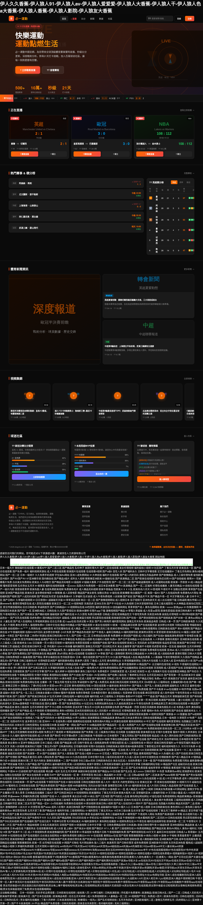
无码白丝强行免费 (97, 785)
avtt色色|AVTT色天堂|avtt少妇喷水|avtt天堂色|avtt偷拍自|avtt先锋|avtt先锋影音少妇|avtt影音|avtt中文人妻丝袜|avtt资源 (121, 846)
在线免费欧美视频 (54, 589)
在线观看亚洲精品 (176, 671)
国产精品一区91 (41, 803)
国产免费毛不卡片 (36, 817)
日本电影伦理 (186, 739)
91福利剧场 (68, 642)
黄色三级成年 (22, 707)
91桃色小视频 (151, 835)
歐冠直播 (86, 521)
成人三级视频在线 (133, 742)
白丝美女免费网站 (22, 582)
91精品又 (183, 810)
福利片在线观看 (110, 575)
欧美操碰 (198, 796)
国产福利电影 (99, 678)
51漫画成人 (24, 685)
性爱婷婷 (127, 692)
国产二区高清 (152, 775)
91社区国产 (157, 567)
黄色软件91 (125, 685)
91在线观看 (97, 835)
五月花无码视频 (65, 728)
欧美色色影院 (171, 896)
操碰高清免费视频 (174, 635)
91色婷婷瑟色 (41, 664)
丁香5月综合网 (38, 685)
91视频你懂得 (72, 671)
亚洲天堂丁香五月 (82, 707)
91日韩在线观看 (173, 817)
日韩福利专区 (10, 803)
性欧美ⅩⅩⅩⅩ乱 (123, 589)
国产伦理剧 (11, 757)
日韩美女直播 (42, 692)
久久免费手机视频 (44, 575)
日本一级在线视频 (85, 657)
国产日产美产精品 (19, 710)
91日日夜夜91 (40, 600)
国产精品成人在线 (127, 657)
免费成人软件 (183, 707)
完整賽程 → (189, 173)
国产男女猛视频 (194, 775)
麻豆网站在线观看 (177, 703)
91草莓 (178, 814)
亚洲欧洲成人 (39, 610)
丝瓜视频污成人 (191, 814)
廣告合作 (164, 534)
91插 (159, 778)
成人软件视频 (167, 692)
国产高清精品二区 (124, 578)
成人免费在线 (121, 689)
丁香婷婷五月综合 (136, 675)
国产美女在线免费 (31, 775)
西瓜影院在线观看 (101, 617)
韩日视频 (153, 700)
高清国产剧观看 (167, 700)
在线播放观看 (133, 732)
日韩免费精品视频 (116, 824)
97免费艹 (192, 717)
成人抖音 (58, 828)
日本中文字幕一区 (96, 824)
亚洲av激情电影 (20, 703)
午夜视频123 (100, 735)
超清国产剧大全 (49, 639)
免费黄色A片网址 (189, 592)
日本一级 (147, 760)
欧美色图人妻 (37, 589)
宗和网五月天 (136, 682)
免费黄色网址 (78, 799)
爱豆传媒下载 (195, 810)
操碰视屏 (54, 614)
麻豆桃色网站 (40, 839)
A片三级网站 (106, 696)
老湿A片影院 (17, 739)
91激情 (162, 835)
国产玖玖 (22, 817)
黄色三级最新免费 (114, 814)
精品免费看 (144, 657)
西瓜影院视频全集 (192, 817)
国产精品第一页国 (129, 707)
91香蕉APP (40, 567)
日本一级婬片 (27, 575)
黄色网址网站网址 (139, 796)
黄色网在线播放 (107, 821)
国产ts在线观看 (38, 782)
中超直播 (86, 530)
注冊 (190, 19)
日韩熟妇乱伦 (11, 899)
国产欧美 (14, 660)
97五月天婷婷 (54, 696)
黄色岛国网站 (152, 607)
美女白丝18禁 (79, 796)
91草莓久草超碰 (134, 610)
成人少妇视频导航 (184, 650)
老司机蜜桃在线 (62, 628)
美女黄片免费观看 (163, 799)
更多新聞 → (189, 269)
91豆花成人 (106, 753)
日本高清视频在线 (67, 899)
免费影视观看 (82, 642)
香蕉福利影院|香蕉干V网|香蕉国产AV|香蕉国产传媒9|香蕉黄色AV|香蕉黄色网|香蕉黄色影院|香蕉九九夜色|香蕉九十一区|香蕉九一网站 (103, 857)
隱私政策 (164, 530)
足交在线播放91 (165, 571)
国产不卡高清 (156, 689)
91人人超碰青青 (63, 796)
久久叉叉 (5, 746)
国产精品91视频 (63, 785)
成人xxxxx (138, 771)
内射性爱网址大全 (129, 782)
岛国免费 (20, 714)
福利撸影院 (79, 646)
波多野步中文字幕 (130, 764)
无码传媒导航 (171, 739)
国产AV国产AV (18, 578)
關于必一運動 (166, 511)
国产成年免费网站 (17, 653)
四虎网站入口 (183, 899)
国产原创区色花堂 (46, 596)
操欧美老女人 (191, 710)
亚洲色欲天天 (150, 600)
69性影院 (90, 607)
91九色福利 (165, 753)
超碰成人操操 (69, 617)
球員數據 (125, 530)
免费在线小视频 (83, 639)
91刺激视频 (80, 824)
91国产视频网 (124, 728)
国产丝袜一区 (180, 617)
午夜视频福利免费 (116, 832)
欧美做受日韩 (118, 617)
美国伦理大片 (92, 567)
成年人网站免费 (45, 757)
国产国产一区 (24, 610)
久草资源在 (191, 732)
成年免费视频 (141, 842)
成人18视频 (189, 792)
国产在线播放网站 (128, 667)
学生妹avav (110, 700)
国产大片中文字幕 (34, 671)
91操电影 (112, 789)
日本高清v (131, 824)
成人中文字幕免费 (171, 778)
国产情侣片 (98, 828)
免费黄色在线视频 (73, 803)
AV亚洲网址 (100, 675)
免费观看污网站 (181, 760)
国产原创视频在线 (148, 617)
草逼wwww (14, 796)
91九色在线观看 (147, 778)
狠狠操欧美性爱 (181, 696)
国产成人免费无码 (99, 682)
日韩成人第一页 (167, 621)
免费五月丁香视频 (53, 732)
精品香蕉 (51, 653)
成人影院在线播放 (41, 603)
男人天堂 (131, 750)
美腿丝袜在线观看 (87, 771)
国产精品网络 (64, 817)
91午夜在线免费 (142, 703)
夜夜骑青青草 (22, 589)
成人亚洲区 (131, 671)
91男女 (90, 621)
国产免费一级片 (20, 571)
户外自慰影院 (104, 582)
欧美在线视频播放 (166, 782)
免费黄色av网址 (173, 771)
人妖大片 (22, 807)
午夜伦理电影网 (171, 657)
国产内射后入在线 (119, 796)
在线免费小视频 (63, 721)
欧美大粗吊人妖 (127, 792)
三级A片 (49, 792)
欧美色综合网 (161, 578)
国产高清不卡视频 (141, 646)
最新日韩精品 (113, 632)
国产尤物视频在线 (90, 807)
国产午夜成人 (99, 632)
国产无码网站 (93, 778)
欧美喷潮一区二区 (176, 821)
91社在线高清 (144, 639)
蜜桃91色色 (153, 710)
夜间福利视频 (105, 903)
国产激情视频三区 (19, 767)
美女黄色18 (14, 742)
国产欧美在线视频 (144, 578)
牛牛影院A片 (51, 739)
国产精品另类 (159, 828)
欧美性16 (142, 671)
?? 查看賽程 (53, 70)
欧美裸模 (125, 592)
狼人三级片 (100, 842)
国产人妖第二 (15, 664)
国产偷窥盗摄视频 (140, 582)
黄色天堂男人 (22, 625)
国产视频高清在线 (36, 653)
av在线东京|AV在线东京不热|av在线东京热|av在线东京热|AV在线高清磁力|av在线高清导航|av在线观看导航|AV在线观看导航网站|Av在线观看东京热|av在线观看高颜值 (100, 862)
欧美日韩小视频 (104, 803)
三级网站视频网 (182, 799)
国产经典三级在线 (116, 675)
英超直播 (86, 511)
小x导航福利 (56, 803)
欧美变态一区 (186, 567)
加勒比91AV (83, 835)
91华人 (67, 635)
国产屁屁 (127, 596)
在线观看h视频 (94, 571)
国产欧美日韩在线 (36, 696)
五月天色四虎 (125, 899)
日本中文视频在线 (148, 757)
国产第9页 (55, 735)
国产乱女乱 (127, 771)
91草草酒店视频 (71, 600)
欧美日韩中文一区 (36, 646)
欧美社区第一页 (148, 782)
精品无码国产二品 (185, 803)
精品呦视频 (33, 824)
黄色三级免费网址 (32, 678)
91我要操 (182, 714)
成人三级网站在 (161, 682)
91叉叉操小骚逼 (174, 792)
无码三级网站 (121, 903)
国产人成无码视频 (26, 596)
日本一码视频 (27, 892)
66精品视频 (95, 725)
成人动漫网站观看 (160, 582)
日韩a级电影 (138, 775)
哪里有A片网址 (120, 753)
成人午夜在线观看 (56, 571)
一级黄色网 (102, 664)
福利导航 (94, 696)
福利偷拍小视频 (142, 567)
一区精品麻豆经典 (127, 625)
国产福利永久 (130, 571)
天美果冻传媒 (46, 700)
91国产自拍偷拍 (177, 578)
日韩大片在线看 (149, 660)
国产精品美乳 (55, 650)
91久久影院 (81, 614)
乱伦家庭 (88, 596)
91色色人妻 (115, 664)
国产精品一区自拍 (115, 750)
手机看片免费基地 (131, 892)
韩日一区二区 (88, 600)
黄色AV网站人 (174, 828)
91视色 (175, 664)
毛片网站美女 (74, 821)
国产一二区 (175, 892)
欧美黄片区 (24, 896)
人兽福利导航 (158, 792)
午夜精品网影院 (25, 675)
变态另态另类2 (38, 778)
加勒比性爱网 (180, 589)
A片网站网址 (180, 789)
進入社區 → (189, 435)
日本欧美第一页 (20, 782)
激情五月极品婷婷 (148, 575)
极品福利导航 (98, 814)
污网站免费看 (182, 625)
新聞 (92, 18)
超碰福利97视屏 (109, 807)
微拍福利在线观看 (24, 567)
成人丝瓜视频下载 (167, 600)
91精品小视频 (7, 846)
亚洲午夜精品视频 (30, 742)
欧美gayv (178, 607)
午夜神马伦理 (59, 821)
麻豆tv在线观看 (77, 653)
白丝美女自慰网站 (49, 835)
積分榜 (124, 511)
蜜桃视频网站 (136, 721)
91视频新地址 (107, 817)
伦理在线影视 (116, 742)
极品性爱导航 (169, 642)
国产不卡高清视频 (21, 903)
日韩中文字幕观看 (147, 571)
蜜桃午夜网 (179, 732)
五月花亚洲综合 (155, 675)
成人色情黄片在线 (157, 671)
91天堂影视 (34, 807)
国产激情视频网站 (105, 600)
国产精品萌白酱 (88, 789)
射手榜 (124, 516)
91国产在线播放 (48, 753)
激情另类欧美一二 (55, 760)
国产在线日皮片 (42, 821)
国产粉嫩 (180, 775)
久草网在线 (34, 628)
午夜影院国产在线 (55, 782)
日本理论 (102, 789)
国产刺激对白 (89, 839)
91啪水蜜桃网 (142, 817)
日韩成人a (181, 832)
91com (95, 753)
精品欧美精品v (185, 796)
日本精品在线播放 (34, 792)
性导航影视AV (67, 657)
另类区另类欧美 (148, 707)
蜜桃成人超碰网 (194, 842)
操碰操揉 (134, 839)
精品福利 (108, 775)
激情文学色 (193, 789)
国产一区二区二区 (121, 582)
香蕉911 (191, 578)
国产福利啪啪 (21, 650)
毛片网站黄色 (86, 842)
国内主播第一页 (53, 703)
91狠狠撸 (57, 592)
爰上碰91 (69, 828)
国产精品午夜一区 (159, 596)
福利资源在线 (102, 607)
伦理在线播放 (160, 585)
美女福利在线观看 (55, 814)
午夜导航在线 (37, 703)
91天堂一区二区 (122, 775)
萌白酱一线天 (53, 771)
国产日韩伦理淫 (125, 842)
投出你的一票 (101, 474)
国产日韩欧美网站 (188, 735)
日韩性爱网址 (32, 725)
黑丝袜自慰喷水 (67, 778)
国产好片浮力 (103, 657)
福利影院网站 (119, 621)
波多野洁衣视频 (166, 625)
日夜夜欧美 (18, 671)
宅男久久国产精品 (27, 764)
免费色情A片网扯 (101, 721)
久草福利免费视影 (24, 846)
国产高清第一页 (31, 753)
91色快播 (67, 646)
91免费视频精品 (142, 828)
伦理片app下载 (97, 610)
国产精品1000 (62, 757)
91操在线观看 (73, 782)
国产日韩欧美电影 (185, 621)
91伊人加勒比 (80, 717)
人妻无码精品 (175, 585)
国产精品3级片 (62, 578)
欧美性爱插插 (168, 610)
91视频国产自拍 (98, 642)
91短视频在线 (15, 835)
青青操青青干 (184, 835)
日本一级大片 (7, 567)
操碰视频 (181, 646)
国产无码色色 (47, 717)
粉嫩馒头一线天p (87, 899)
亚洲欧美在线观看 (189, 639)
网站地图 (160, 556)
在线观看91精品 (105, 839)
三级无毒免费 (108, 778)
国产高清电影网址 (71, 703)
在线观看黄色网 (44, 828)
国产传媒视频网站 (162, 760)
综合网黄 (120, 732)
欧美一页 (37, 842)
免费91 (113, 639)
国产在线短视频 (149, 810)
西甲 (181, 182)
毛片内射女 (40, 760)
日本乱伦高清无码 (49, 824)
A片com (41, 814)
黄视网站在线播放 (58, 675)
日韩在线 (51, 610)
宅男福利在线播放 (39, 767)
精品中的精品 (67, 625)
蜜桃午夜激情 (68, 692)
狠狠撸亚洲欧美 (93, 578)
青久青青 (20, 792)
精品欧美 (189, 824)
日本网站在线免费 (100, 635)
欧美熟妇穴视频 (33, 746)
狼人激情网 (71, 814)
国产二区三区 (54, 567)
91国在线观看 (98, 685)
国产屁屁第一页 (107, 728)
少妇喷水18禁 (189, 728)
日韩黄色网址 (66, 746)
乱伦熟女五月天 (26, 585)
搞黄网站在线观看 (82, 721)
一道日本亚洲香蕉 (105, 585)
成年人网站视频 (190, 778)
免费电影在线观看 (156, 650)
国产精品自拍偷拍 (33, 739)
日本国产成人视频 (140, 807)
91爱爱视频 (160, 632)
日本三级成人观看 (49, 742)
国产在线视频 (159, 721)
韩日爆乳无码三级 (100, 628)
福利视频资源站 (38, 571)
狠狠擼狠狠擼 (136, 835)
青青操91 (193, 832)
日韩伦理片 (150, 771)
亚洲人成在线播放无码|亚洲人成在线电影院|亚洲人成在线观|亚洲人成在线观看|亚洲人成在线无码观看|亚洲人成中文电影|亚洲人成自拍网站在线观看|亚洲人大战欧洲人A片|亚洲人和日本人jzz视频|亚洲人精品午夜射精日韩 (100, 876)
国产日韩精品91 (58, 607)
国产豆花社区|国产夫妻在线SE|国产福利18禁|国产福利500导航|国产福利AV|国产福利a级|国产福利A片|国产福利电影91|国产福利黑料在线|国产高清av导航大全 (101, 858)
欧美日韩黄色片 (21, 778)
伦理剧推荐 (165, 757)
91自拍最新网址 (118, 607)
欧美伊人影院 (82, 660)
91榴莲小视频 (188, 632)
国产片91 (49, 671)
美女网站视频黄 (28, 814)
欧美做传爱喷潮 (8, 896)
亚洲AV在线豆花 (132, 799)
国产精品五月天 (163, 696)
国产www (46, 807)
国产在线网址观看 (150, 725)
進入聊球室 (164, 479)
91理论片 (149, 742)
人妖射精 (117, 596)
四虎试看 (81, 621)
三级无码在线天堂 (114, 757)
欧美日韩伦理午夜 (147, 824)
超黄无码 (11, 789)
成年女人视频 (77, 578)
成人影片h (28, 664)
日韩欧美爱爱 (117, 671)
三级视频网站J (77, 810)
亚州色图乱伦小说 (183, 660)
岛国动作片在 (17, 721)
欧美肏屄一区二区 (118, 767)
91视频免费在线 (125, 821)
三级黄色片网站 (107, 732)
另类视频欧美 (151, 750)
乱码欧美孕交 (188, 675)
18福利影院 (47, 628)
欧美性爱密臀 (86, 767)
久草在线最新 (84, 750)
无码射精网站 (88, 650)
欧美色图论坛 (173, 632)
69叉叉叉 (151, 832)
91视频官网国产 (157, 714)
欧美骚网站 (95, 792)
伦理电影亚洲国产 (47, 660)
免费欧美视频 (155, 728)
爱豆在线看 (139, 692)
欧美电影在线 (148, 732)
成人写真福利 (62, 689)
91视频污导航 (56, 767)
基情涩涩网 (11, 685)
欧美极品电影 (151, 621)
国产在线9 (158, 635)
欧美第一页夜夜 (179, 582)
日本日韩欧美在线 (160, 807)
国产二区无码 (157, 817)
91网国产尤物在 (70, 842)
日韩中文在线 (52, 625)
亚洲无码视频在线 (84, 710)
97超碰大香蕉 (89, 582)
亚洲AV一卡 (48, 721)
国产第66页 (63, 714)
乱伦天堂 (136, 810)
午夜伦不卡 (167, 589)
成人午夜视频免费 (37, 832)
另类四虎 (89, 603)
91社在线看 (6, 778)
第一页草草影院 (85, 775)
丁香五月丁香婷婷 (167, 810)
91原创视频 (90, 803)
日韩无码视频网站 (67, 739)
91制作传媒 (185, 689)
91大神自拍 (96, 575)
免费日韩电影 (95, 614)
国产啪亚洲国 (71, 767)
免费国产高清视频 (164, 814)
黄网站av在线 (111, 835)
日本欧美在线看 (27, 785)
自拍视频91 (14, 628)
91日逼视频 (22, 771)
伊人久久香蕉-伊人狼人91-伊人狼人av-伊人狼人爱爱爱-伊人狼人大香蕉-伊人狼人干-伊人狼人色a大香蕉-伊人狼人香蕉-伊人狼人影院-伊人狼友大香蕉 (100, 7)
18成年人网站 (102, 650)
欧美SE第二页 (25, 760)
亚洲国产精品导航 (14, 592)
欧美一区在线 (169, 646)
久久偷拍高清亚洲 (123, 703)
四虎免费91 (36, 617)
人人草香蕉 (159, 639)
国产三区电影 (102, 796)
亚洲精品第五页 (159, 703)
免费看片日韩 (99, 832)
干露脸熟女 (30, 828)
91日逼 (118, 817)
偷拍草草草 (154, 767)
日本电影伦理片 (99, 692)
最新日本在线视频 (166, 832)
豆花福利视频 (81, 746)
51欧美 (114, 625)
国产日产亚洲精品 (127, 639)
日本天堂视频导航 (143, 603)
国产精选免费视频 (45, 785)
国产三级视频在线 (124, 828)
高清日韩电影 (73, 807)
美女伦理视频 (126, 567)
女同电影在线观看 (51, 842)
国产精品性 (68, 567)
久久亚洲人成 (166, 660)
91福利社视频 (82, 696)
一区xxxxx (70, 585)
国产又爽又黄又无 (37, 667)
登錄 (179, 19)
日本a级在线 (16, 828)
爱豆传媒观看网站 (12, 607)
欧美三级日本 (15, 750)
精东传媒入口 (194, 600)
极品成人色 (158, 735)
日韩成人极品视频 (168, 785)
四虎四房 (118, 799)
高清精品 (146, 892)
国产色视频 (72, 760)
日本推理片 (113, 735)
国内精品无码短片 (52, 617)
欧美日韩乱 (93, 728)
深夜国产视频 (66, 824)
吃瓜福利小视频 (101, 639)
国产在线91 (87, 675)
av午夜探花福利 (182, 742)
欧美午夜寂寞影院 (32, 689)
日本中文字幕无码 (93, 689)
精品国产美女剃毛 (87, 592)
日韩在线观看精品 (152, 717)
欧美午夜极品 (106, 589)
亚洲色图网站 (177, 824)
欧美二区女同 (25, 803)
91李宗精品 (52, 778)
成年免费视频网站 (109, 667)
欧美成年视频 (122, 839)
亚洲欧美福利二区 (144, 899)
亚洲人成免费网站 (79, 575)
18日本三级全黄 (122, 810)
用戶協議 (164, 525)
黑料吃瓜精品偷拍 (134, 653)
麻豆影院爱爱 (152, 692)
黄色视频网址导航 (81, 685)
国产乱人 (149, 685)
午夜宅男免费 (139, 614)
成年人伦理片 (58, 807)
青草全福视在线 (51, 657)
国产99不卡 (83, 725)
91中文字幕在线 (66, 639)
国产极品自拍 (151, 803)
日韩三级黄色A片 (28, 660)
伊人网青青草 (20, 667)
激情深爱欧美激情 (138, 714)
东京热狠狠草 (56, 664)
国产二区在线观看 (109, 567)
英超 (174, 182)
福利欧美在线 (139, 785)
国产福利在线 (67, 614)
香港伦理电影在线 (22, 603)
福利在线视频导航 (156, 821)
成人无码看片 (101, 710)
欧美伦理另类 (74, 839)
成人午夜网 (9, 625)
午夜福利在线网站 (189, 664)
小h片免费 (65, 632)
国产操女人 (138, 685)
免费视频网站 (169, 796)
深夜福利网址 (190, 667)
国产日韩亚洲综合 (63, 792)
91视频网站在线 (75, 607)
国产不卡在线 (114, 603)
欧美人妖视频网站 (76, 764)
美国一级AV (153, 592)
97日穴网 (109, 689)
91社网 (96, 707)
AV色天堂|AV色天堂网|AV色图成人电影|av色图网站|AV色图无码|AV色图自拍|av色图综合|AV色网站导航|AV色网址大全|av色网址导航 (94, 874)
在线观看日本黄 (48, 725)
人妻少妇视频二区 (185, 700)
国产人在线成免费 (170, 592)
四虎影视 (156, 646)
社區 (110, 18)
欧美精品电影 (60, 896)
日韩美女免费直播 (163, 789)
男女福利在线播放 (30, 899)
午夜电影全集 (191, 635)
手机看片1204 (54, 646)
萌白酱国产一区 (138, 592)
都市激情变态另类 (87, 739)
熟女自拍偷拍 (91, 714)
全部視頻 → (189, 378)
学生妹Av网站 (62, 575)
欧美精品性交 (124, 614)
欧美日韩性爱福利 (163, 742)
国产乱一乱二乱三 (25, 692)
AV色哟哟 (67, 707)
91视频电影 (77, 603)
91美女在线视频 (101, 625)
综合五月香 (56, 621)
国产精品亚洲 (7, 707)
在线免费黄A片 (64, 596)
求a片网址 (62, 653)
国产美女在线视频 (117, 642)
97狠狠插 (166, 767)
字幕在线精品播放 (119, 739)
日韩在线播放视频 (90, 782)
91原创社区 (115, 710)
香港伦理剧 (181, 653)
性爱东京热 (71, 682)
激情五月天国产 (93, 646)
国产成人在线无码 (123, 803)
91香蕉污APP (49, 775)
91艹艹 (24, 628)
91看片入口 (124, 807)
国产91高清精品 (124, 585)
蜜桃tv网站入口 (48, 714)
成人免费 (141, 710)
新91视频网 (184, 628)
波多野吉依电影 (51, 632)
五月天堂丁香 (34, 810)
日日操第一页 (39, 642)
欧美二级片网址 (8, 799)
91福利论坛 (53, 846)
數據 (101, 18)
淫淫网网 (158, 667)
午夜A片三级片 (30, 700)
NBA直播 (86, 525)
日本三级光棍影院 (163, 603)
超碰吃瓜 (174, 685)
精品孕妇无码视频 (12, 700)
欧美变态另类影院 (87, 903)
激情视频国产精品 (115, 610)
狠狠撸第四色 (24, 842)
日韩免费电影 (12, 657)
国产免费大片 (19, 824)
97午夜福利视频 (16, 632)
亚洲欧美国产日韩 (168, 839)
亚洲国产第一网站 (66, 725)
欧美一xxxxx (166, 607)
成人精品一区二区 (80, 628)
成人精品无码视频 (88, 589)
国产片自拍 (75, 675)
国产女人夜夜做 (65, 753)
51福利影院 (92, 810)
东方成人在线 (72, 667)
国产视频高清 (165, 617)
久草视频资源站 (41, 621)
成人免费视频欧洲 (97, 896)
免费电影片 (103, 671)
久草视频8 (119, 696)
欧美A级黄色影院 (134, 746)
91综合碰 (115, 771)
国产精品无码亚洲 (185, 725)
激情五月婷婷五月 (165, 899)
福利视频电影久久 (170, 746)
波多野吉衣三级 (33, 721)
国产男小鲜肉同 (103, 621)
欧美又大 (132, 642)
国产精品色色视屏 (81, 632)
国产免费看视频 (142, 735)
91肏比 (91, 796)
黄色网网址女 (114, 660)
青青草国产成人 (136, 607)
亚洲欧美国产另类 (57, 839)
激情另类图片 (172, 639)
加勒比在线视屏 (13, 775)
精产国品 (133, 753)
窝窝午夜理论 (94, 764)
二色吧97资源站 (38, 635)
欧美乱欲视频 (162, 685)
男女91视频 (103, 739)
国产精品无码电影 (61, 582)
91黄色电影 (65, 678)
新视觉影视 (48, 689)
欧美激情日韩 (168, 725)
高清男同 (111, 842)
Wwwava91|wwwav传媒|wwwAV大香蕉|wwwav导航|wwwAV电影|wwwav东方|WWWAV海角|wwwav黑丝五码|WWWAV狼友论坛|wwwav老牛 (74, 849)
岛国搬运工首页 (189, 721)
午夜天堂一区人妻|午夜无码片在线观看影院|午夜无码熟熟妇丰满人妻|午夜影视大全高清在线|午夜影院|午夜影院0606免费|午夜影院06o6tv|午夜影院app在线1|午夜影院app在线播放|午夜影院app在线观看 (101, 882)
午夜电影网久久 (11, 614)
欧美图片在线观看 (76, 571)
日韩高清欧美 (112, 892)
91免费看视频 (39, 789)
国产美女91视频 (82, 828)
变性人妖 (117, 571)
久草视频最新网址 (131, 660)
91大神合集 (151, 653)
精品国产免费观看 (138, 689)
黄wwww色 (6, 603)
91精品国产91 (144, 664)
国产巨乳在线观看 (19, 617)
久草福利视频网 (24, 600)
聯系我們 (164, 516)
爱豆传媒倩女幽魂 (30, 639)
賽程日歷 (125, 521)
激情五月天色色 (135, 621)
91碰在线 (114, 592)
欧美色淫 (29, 592)
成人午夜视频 (37, 710)
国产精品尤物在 (145, 678)
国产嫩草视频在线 (136, 832)
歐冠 (188, 182)
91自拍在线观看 (190, 585)
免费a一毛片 (161, 678)
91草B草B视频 (187, 614)
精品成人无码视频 (26, 799)
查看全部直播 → (187, 110)
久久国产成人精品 (63, 700)
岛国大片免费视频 (85, 585)
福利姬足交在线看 (32, 728)
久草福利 (77, 596)
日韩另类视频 (69, 903)
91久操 (114, 657)
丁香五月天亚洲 (110, 792)
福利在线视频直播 (54, 585)
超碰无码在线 (185, 764)
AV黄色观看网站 (148, 628)
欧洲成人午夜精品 (38, 650)
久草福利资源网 (56, 667)
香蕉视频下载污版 (180, 767)
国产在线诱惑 (186, 785)
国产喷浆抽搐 (10, 764)
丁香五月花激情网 (17, 732)
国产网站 (38, 657)
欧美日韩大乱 (159, 892)
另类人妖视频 (17, 746)
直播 (74, 18)
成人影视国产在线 (173, 667)
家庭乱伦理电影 (170, 614)
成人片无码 (153, 785)
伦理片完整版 (41, 675)
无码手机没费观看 (45, 892)
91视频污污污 (184, 782)
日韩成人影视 (110, 614)
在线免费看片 (135, 760)
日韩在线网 (68, 696)
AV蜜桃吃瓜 (11, 785)
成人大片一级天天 (110, 782)
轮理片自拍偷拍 (96, 746)
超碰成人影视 (19, 646)
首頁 (64, 18)
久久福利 (15, 735)
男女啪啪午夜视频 (137, 650)
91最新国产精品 (87, 664)
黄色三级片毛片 (88, 671)
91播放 (28, 839)
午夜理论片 (192, 821)
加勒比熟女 (103, 592)
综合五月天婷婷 (77, 896)
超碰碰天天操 (55, 600)
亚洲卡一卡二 (181, 750)
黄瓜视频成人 (115, 692)
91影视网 (155, 589)
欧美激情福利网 (55, 832)
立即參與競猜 (39, 477)
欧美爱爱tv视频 (35, 732)
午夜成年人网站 (146, 814)
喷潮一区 (17, 728)
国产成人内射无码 (129, 575)
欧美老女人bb (24, 642)
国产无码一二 (32, 714)
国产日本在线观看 (42, 896)
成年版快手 (92, 799)
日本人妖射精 (96, 700)
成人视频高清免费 (99, 742)
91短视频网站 (81, 792)
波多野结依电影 (43, 592)
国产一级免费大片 (89, 667)
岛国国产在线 (47, 796)
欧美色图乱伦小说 (166, 707)
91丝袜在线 (132, 778)
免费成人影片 (155, 896)
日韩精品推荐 (99, 750)
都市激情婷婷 (129, 664)
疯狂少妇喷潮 (101, 767)
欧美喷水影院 (146, 632)
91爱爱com (53, 685)
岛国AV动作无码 (34, 632)
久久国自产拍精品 (189, 657)
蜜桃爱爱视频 (10, 585)
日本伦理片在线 (96, 757)
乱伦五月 (81, 778)
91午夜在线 (140, 821)
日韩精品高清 (107, 717)
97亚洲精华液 (33, 578)
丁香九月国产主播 (9, 814)
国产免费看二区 (89, 732)
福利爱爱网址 (173, 721)
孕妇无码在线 (79, 817)
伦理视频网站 (52, 710)
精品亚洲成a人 (72, 789)
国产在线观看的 (31, 835)
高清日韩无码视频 (119, 682)
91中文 (147, 721)
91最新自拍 (113, 685)
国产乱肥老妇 (44, 764)
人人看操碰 (156, 657)
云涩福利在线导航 (161, 664)
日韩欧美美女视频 (115, 746)
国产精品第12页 (68, 742)
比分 (83, 18)
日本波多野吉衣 (133, 717)
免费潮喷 (115, 635)
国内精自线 (47, 578)
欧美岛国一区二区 (171, 728)
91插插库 (76, 582)
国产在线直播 (166, 750)
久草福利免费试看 (29, 796)
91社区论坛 (88, 703)
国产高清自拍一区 (66, 775)
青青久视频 (105, 714)
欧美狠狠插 (94, 717)
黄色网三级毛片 (193, 807)
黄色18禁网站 (66, 710)
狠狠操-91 (171, 714)
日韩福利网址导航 (150, 764)
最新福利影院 (59, 764)
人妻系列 (15, 639)
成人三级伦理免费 (183, 575)
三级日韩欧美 (85, 735)
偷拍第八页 (83, 892)
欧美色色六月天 (141, 589)
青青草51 (121, 778)
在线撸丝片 (91, 653)
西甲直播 (86, 516)
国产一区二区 (12, 575)
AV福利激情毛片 (90, 821)
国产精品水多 (49, 810)
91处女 (9, 667)
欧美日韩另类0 (55, 635)
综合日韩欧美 (30, 607)
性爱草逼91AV (139, 728)
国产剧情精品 (166, 575)
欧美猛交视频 (84, 617)
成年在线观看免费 (188, 839)
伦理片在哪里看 (164, 732)
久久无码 (51, 817)
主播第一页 (46, 682)
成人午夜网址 (49, 728)
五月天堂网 (41, 846)
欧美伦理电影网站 (119, 628)
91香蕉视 (40, 585)
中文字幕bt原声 (69, 735)
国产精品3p (103, 771)
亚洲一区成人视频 (81, 678)
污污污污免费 (188, 746)
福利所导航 (63, 810)
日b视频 (148, 682)
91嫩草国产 (131, 814)
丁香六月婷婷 (48, 899)
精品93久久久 (81, 700)
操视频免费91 (37, 625)
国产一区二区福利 (142, 585)
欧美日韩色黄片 (184, 610)
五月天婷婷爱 (37, 707)
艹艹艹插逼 (149, 696)
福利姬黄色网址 (66, 660)
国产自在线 (177, 710)
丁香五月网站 (127, 735)
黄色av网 (120, 717)
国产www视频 (167, 775)
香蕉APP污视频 (133, 696)
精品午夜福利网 (55, 789)
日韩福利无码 (106, 799)
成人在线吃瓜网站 (32, 750)
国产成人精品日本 (181, 757)
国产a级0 (107, 571)
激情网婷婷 (11, 807)
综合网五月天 (110, 646)
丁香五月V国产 (50, 746)
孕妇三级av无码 (86, 760)
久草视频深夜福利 (111, 764)
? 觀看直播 (24, 154)
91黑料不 (138, 803)
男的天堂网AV (129, 678)
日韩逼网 (182, 600)
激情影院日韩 (115, 785)
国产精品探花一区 (111, 725)
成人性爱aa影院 (151, 610)
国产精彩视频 (42, 614)
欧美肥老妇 (188, 771)
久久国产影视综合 (66, 610)
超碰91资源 (9, 692)
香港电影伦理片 (50, 678)
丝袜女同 (19, 725)
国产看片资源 (22, 635)
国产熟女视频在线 (125, 700)
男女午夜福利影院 (46, 799)
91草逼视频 (85, 832)
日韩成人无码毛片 (192, 892)
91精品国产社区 (168, 764)
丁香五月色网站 (183, 571)
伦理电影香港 (129, 710)
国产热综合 (193, 671)
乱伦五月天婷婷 (69, 771)
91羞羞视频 (26, 657)
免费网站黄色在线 (103, 703)
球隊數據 (125, 525)
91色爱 (160, 771)
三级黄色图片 (24, 789)
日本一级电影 (169, 717)
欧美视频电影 (17, 839)
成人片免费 (43, 735)
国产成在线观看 (37, 771)
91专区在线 (196, 692)
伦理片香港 (84, 814)
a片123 (140, 750)
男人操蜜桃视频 (71, 650)
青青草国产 (80, 728)
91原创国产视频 (129, 635)
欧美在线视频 (12, 682)
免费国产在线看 (138, 739)
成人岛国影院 (49, 750)
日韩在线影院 (187, 896)
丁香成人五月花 (98, 660)
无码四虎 (142, 642)
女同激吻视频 (154, 642)
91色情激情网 (191, 607)
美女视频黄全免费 (109, 707)
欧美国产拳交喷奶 (186, 642)
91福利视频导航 (129, 632)
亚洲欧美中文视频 (158, 842)
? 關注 (53, 154)
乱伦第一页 (142, 700)
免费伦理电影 (83, 692)
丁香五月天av (106, 810)
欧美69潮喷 (83, 610)
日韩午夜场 (83, 742)
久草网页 (182, 717)
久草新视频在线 (120, 714)
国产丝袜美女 (27, 614)
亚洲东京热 (100, 603)
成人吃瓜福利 (145, 635)
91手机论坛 (93, 817)
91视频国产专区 (138, 896)
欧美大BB (8, 650)
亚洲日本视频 (146, 667)
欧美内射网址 (77, 689)
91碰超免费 (163, 824)
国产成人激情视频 (115, 653)
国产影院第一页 (172, 675)
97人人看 (109, 828)
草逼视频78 (83, 682)
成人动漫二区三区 (66, 750)
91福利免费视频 (68, 835)
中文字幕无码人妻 (179, 596)
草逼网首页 (43, 607)
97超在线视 (156, 796)
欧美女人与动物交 (41, 582)
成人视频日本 (122, 600)
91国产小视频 (145, 789)
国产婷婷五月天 (155, 739)
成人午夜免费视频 (102, 596)
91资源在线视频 (119, 721)
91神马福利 (97, 892)
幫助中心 (164, 521)
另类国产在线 (77, 714)
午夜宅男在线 (182, 692)
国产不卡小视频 (53, 707)
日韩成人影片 (114, 678)
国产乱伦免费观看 (138, 767)
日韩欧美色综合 (104, 760)
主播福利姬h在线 (179, 682)
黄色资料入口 (177, 807)
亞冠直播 (86, 534)
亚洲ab (170, 650)
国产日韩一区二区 (81, 635)
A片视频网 (165, 710)
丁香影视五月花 (152, 746)
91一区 (121, 789)
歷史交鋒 (125, 534)
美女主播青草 (124, 646)
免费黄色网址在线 (29, 682)
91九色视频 (128, 603)
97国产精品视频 (83, 625)
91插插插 (13, 760)
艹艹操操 (134, 628)
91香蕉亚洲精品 (63, 717)
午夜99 (11, 771)
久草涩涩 (184, 685)
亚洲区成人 (148, 799)
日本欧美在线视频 (66, 892)
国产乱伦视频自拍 (107, 899)
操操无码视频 (15, 753)
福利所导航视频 (28, 735)
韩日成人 (98, 775)
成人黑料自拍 (171, 735)
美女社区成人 (120, 760)
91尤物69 (55, 692)
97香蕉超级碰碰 (72, 732)
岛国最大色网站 (166, 803)
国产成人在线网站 (22, 621)
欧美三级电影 (63, 799)
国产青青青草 (71, 832)
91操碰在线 (108, 578)
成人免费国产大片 (131, 725)
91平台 (36, 903)
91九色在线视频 (78, 757)
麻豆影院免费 (20, 810)
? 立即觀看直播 (27, 70)
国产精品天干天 (141, 596)
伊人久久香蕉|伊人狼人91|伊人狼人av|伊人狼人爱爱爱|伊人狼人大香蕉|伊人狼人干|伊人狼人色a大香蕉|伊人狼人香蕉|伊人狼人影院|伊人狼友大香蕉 (77, 556)
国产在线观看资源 (147, 625)
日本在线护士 (15, 678)
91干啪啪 (172, 835)
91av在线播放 (171, 689)
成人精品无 (132, 789)
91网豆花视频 (54, 642)
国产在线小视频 (83, 753)
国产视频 (123, 835)
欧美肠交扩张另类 (177, 678)
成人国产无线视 (179, 753)
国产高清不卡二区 (17, 832)
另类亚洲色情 (154, 614)
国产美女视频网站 (12, 717)
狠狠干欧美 (6, 696)
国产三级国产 (19, 696)
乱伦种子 (79, 567)
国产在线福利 (27, 821)
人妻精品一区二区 (118, 896)
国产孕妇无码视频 (9, 821)
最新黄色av (6, 810)
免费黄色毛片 (71, 589)
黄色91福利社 (189, 828)
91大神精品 (180, 603)
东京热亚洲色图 (177, 842)
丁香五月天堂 (171, 567)
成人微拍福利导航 (149, 839)
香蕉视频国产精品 (148, 753)
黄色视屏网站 (15, 689)
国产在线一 (132, 617)
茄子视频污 (136, 600)
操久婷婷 (59, 671)
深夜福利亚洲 (143, 792)
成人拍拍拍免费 (166, 653)
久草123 (127, 785)
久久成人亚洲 (132, 757)
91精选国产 (194, 703)
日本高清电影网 (119, 650)
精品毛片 (196, 742)
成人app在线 (69, 621)
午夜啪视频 (129, 817)
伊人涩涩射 (65, 685)
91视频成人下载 (31, 717)
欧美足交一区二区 (61, 603)
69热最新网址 (80, 785)
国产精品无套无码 (27, 757)
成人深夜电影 (70, 592)
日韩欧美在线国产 (167, 628)
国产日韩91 (9, 600)
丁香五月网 (58, 682)
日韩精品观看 (71, 664)
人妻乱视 (7, 621)
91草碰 (101, 653)
